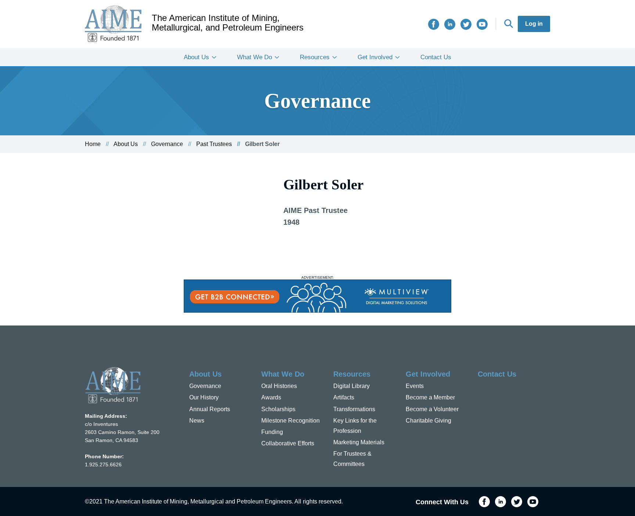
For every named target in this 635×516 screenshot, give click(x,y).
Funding (272, 432)
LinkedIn (449, 24)
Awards (271, 397)
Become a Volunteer (432, 409)
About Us (196, 57)
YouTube (482, 24)
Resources (315, 57)
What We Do (254, 57)
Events (415, 386)
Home (93, 144)
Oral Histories (279, 386)
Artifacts (343, 397)
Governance (167, 144)
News (196, 420)
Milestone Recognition (290, 420)
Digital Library (351, 386)
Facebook (433, 24)
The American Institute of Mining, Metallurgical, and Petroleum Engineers (228, 22)
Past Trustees (214, 144)
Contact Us (435, 57)
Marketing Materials (358, 442)
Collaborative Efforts (287, 443)
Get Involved (375, 57)
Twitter (465, 24)
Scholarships (278, 409)
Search (508, 23)
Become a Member (430, 397)
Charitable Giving (428, 420)
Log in (534, 24)
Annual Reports (209, 409)
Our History (204, 397)
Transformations (354, 409)
